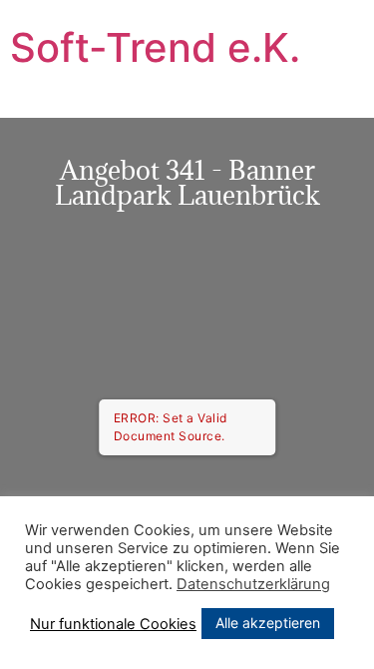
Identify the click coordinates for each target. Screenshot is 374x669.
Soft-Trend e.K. (155, 47)
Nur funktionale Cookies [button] (113, 624)
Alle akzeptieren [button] (267, 622)
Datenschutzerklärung (253, 584)
